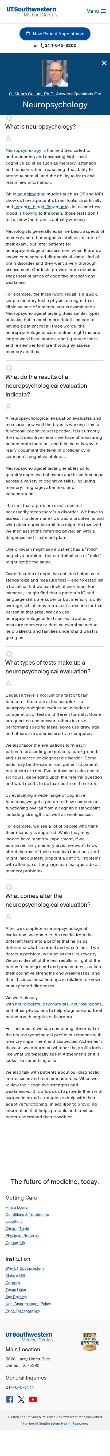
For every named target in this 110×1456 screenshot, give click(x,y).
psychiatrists (56, 1004)
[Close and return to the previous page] (104, 63)
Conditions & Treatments (27, 1214)
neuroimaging (32, 194)
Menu (93, 11)
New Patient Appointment (58, 34)
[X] (21, 1401)
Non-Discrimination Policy (28, 1303)
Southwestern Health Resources (64, 1423)
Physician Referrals (23, 1235)
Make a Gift (15, 1275)
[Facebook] (10, 1401)
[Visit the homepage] (32, 11)
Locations (14, 1221)
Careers (13, 1282)
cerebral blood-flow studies (42, 207)
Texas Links (16, 1289)
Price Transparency (23, 1311)
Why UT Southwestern (25, 1268)
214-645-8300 (60, 45)
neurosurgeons (86, 1004)
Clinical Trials (17, 1228)
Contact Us (15, 1242)
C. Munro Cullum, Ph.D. (32, 94)
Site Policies (16, 1296)
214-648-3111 (20, 1387)
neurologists (27, 1004)
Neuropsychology (23, 150)
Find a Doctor (17, 1207)
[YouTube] (33, 1401)
